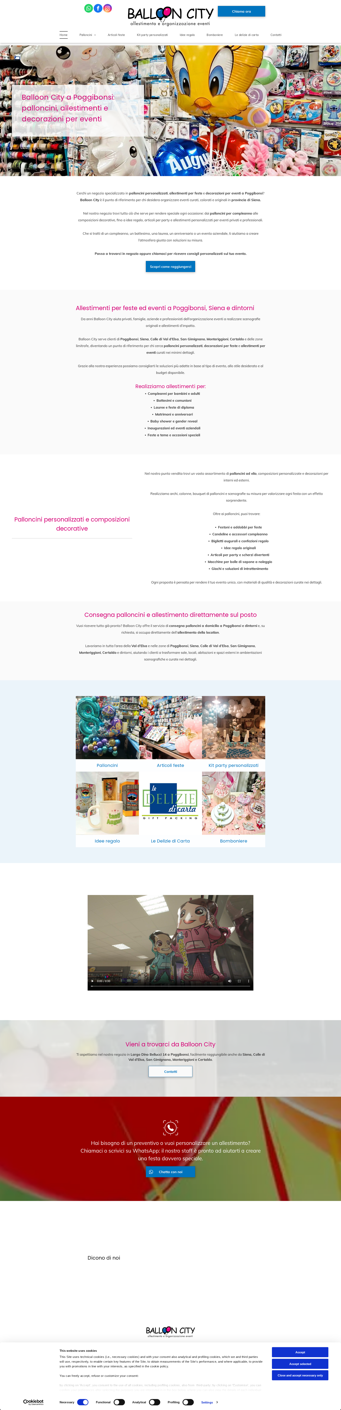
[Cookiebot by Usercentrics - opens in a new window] (33, 1402)
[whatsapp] (88, 9)
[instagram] (107, 9)
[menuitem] (64, 35)
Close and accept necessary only (300, 1375)
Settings (207, 1402)
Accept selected (300, 1363)
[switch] (119, 1402)
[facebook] (98, 9)
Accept (300, 1352)
